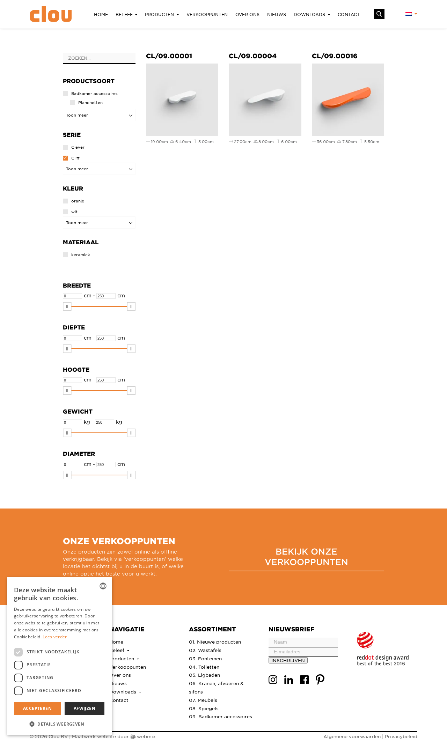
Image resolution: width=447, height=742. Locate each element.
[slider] (67, 306)
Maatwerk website (94, 736)
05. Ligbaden (204, 675)
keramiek (80, 255)
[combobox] (103, 586)
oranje (77, 201)
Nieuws (276, 14)
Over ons (247, 14)
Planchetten (90, 102)
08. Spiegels (204, 708)
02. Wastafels (205, 650)
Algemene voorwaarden (352, 736)
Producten (160, 14)
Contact (349, 14)
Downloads (310, 14)
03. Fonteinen (205, 658)
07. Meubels (203, 700)
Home (101, 14)
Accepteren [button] (37, 708)
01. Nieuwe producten (215, 642)
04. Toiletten (204, 667)
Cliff (75, 158)
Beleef (125, 14)
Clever (78, 147)
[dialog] (59, 656)
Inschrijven (288, 660)
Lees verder (55, 637)
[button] (59, 724)
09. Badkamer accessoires (220, 716)
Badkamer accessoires (94, 93)
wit (74, 212)
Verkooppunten (207, 14)
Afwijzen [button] (84, 708)
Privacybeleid (401, 736)
